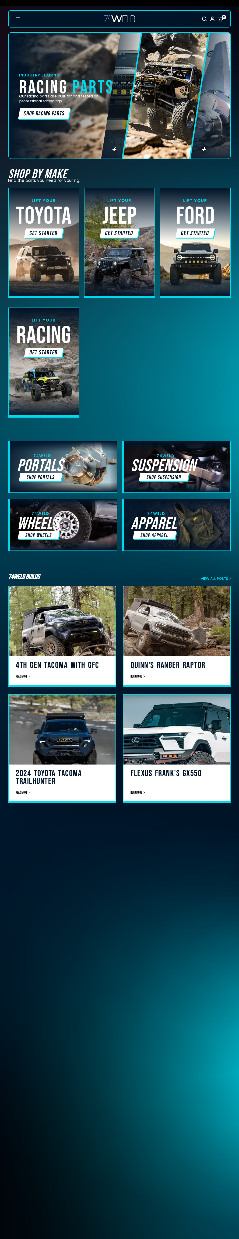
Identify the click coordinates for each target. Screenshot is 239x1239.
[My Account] (212, 19)
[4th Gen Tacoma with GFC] (62, 639)
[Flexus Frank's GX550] (176, 748)
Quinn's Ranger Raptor (167, 665)
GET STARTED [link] (43, 233)
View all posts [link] (214, 578)
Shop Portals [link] (40, 477)
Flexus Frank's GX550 (166, 773)
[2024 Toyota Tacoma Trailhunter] (62, 748)
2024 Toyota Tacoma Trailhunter (49, 777)
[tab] (121, 96)
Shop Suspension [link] (164, 477)
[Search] (204, 19)
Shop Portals (38, 113)
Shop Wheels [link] (38, 535)
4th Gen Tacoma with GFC (57, 665)
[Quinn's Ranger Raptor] (176, 639)
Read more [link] (21, 676)
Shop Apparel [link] (154, 535)
